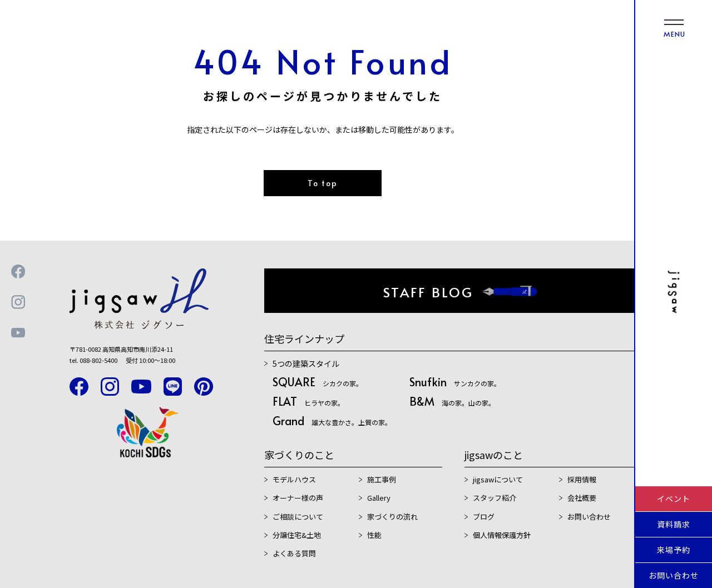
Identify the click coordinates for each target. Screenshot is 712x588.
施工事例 (381, 479)
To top (323, 183)
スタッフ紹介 (494, 497)
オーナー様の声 (298, 497)
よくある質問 (294, 553)
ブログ (484, 516)
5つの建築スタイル (306, 363)
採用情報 (581, 479)
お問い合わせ (674, 575)
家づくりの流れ (392, 516)
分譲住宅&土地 (297, 535)
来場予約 (673, 549)
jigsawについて (498, 479)
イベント (673, 498)
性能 (374, 535)
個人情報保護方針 (502, 535)
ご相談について (298, 516)
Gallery (378, 497)
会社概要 (581, 497)
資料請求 (673, 524)
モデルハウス (294, 479)
